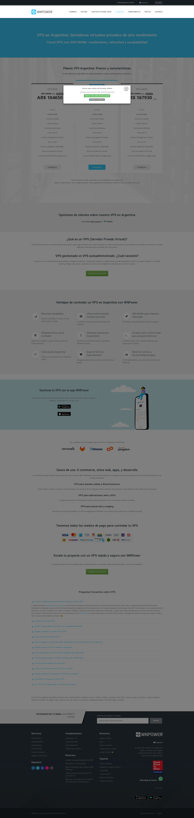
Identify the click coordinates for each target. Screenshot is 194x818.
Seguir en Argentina (97, 99)
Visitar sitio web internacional (97, 96)
